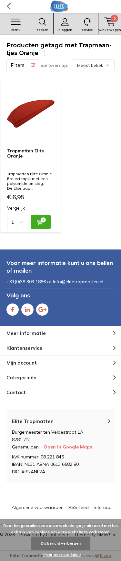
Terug (8, 6)
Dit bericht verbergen (61, 543)
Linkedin (27, 309)
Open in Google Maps (68, 447)
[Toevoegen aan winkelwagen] (41, 222)
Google (42, 309)
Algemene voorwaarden (38, 507)
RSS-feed (78, 507)
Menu (15, 30)
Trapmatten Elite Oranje (25, 153)
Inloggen (64, 30)
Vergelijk (16, 208)
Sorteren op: (54, 65)
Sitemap (103, 507)
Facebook (12, 309)
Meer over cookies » (62, 554)
